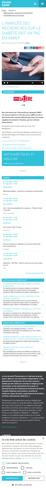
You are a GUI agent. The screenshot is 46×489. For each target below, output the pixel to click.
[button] (25, 48)
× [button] (43, 438)
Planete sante (6, 3)
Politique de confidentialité (31, 458)
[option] (23, 98)
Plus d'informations (9, 427)
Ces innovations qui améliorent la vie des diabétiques (21, 285)
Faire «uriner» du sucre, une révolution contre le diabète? (21, 297)
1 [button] (22, 105)
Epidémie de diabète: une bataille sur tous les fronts (22, 310)
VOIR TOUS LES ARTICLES (13, 163)
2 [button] (24, 105)
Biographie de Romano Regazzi (14, 144)
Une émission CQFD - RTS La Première (16, 148)
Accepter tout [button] (12, 478)
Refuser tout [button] (34, 478)
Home (4, 10)
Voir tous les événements (34, 273)
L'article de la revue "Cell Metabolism (16, 141)
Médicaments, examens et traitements (18, 13)
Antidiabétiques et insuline (14, 15)
